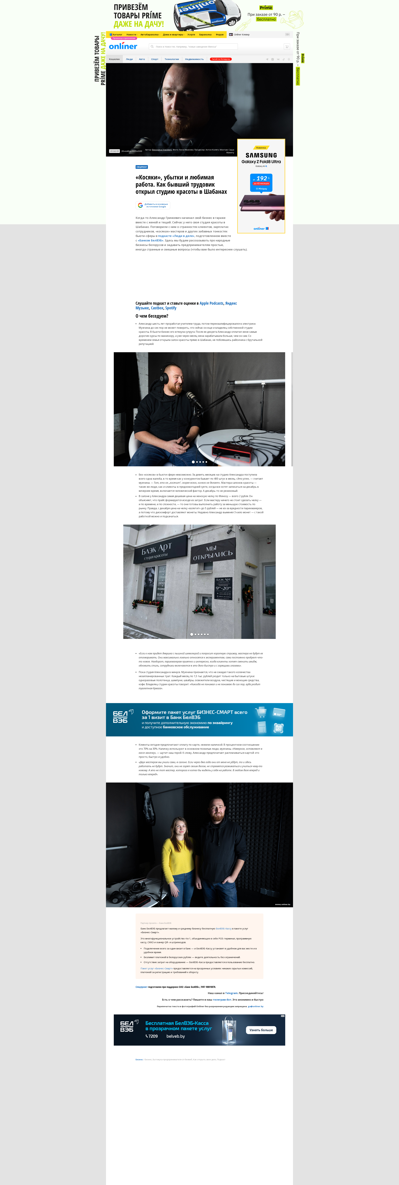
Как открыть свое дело (204, 1059)
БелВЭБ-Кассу (224, 928)
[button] (193, 462)
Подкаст (221, 1059)
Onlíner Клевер (242, 34)
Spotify (170, 308)
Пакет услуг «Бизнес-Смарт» (157, 968)
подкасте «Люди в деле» (176, 236)
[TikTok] (284, 59)
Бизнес (139, 1059)
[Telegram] (267, 59)
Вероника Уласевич (162, 149)
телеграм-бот (222, 999)
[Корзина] (287, 46)
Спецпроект (142, 987)
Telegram (231, 993)
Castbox (157, 308)
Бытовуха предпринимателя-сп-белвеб (172, 1059)
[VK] (278, 59)
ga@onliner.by (255, 1006)
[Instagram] (272, 59)
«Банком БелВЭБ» (150, 240)
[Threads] (289, 59)
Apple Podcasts (211, 303)
